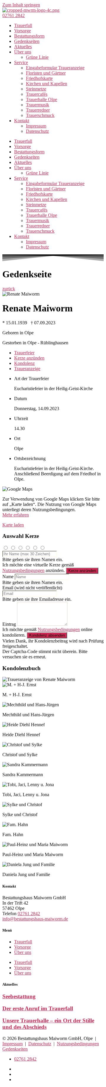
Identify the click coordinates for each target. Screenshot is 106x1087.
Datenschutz (37, 131)
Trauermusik (37, 104)
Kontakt (21, 120)
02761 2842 (29, 913)
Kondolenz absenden (47, 635)
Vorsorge (22, 30)
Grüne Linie (37, 57)
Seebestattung (19, 996)
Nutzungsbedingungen (23, 570)
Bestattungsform (29, 35)
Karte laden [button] (13, 524)
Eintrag (9, 624)
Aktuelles (23, 46)
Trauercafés (36, 94)
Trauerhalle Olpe (41, 99)
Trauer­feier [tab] (24, 352)
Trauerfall (23, 25)
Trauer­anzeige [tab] (27, 368)
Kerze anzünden (82, 570)
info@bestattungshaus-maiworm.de (35, 918)
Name (8, 576)
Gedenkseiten (26, 41)
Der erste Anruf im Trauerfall (37, 1008)
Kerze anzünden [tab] (29, 357)
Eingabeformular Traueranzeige (55, 67)
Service (21, 62)
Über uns (22, 51)
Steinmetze (36, 88)
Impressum (36, 125)
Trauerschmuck (40, 115)
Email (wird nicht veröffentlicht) (32, 587)
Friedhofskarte (39, 78)
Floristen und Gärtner (46, 73)
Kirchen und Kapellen (46, 83)
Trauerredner (38, 110)
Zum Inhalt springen (21, 4)
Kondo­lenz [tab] (24, 363)
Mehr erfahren (15, 514)
